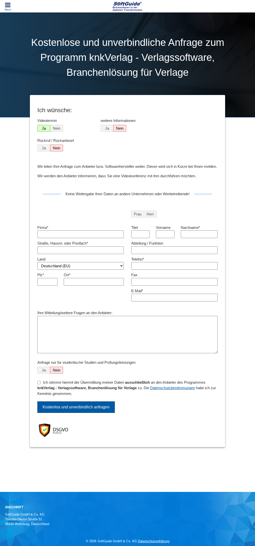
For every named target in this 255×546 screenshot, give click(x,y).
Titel (134, 227)
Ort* (67, 275)
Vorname (163, 227)
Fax (134, 275)
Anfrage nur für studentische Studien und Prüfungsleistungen (86, 362)
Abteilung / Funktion (147, 243)
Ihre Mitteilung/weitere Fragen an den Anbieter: (74, 313)
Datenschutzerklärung (153, 541)
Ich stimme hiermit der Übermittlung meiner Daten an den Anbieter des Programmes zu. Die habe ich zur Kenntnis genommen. (126, 388)
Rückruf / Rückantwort (55, 140)
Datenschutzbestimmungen (172, 388)
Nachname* (190, 227)
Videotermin (47, 120)
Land (41, 259)
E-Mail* (137, 291)
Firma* (42, 227)
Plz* (40, 275)
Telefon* (137, 259)
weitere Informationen (118, 120)
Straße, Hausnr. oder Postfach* (62, 243)
